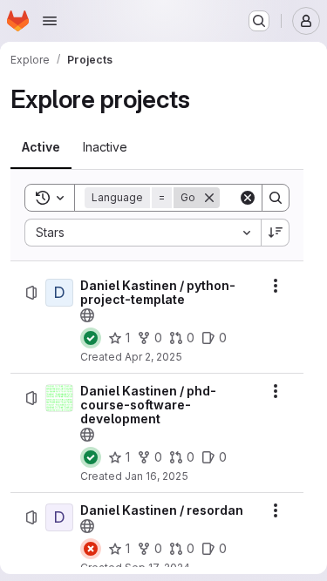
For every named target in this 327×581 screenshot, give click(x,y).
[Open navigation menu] (50, 21)
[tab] (41, 147)
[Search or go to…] (259, 20)
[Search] (276, 198)
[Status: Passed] (90, 338)
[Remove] (209, 197)
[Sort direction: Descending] (276, 233)
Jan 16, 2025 (156, 476)
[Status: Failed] (90, 548)
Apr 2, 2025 (153, 356)
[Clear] (247, 197)
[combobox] (142, 233)
